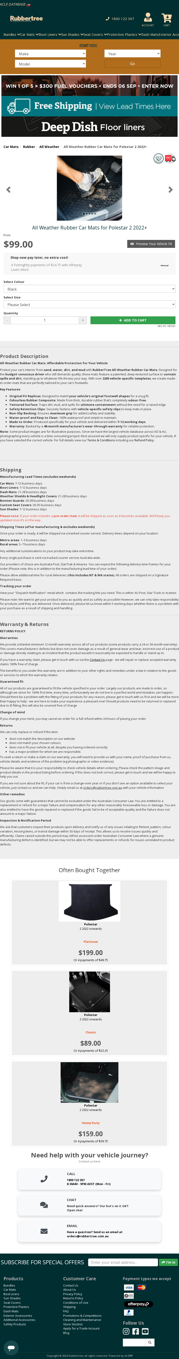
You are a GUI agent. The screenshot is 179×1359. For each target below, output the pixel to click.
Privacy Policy (72, 1294)
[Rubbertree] (41, 19)
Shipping (69, 1307)
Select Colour (13, 282)
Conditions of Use (75, 1302)
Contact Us (70, 1285)
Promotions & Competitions (82, 1315)
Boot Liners (11, 1294)
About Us (69, 1289)
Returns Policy (73, 1298)
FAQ (66, 1311)
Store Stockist (73, 1324)
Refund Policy (144, 440)
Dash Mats (149, 34)
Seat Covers (12, 1302)
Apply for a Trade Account (81, 1328)
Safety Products (14, 1324)
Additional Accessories (19, 1320)
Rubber (29, 146)
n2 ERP (128, 1355)
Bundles (9, 1285)
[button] (119, 18)
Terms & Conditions (101, 440)
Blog (66, 1333)
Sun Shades (12, 1298)
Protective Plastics (16, 1307)
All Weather (49, 146)
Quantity (10, 313)
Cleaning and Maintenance (82, 1320)
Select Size (12, 297)
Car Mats (11, 146)
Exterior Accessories (17, 1315)
